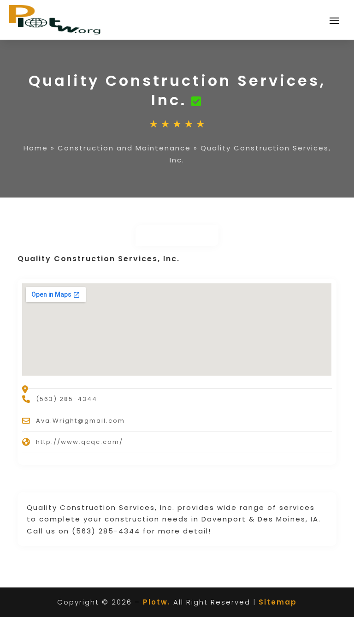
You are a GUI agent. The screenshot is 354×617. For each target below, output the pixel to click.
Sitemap (278, 602)
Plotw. (157, 602)
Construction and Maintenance (124, 148)
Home (36, 148)
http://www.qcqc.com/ (79, 441)
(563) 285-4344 (66, 399)
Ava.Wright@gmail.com (80, 420)
